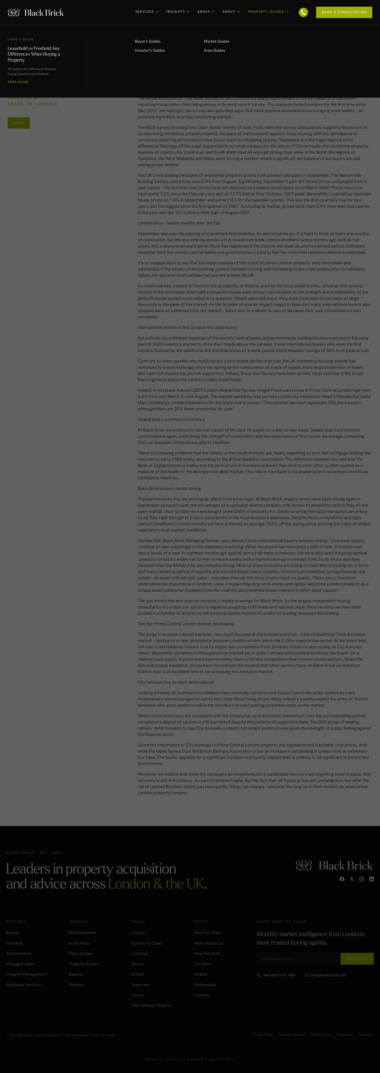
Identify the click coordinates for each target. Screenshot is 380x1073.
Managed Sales (20, 964)
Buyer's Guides (148, 41)
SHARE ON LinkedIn (32, 103)
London (139, 932)
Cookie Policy (320, 1035)
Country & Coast (147, 943)
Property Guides (83, 964)
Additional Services (23, 984)
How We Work (207, 953)
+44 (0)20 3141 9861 (280, 975)
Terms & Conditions (291, 1035)
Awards (201, 974)
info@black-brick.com (328, 975)
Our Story (202, 964)
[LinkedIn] (371, 879)
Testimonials (205, 984)
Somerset (140, 984)
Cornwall (140, 953)
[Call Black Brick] (303, 12)
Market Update (82, 932)
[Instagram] (361, 879)
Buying (12, 932)
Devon (137, 964)
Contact (201, 995)
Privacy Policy (262, 1035)
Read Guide (18, 82)
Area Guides (214, 50)
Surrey (137, 995)
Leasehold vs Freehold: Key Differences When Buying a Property (34, 54)
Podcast (76, 984)
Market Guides (216, 41)
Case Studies (80, 953)
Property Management (26, 974)
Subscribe (357, 958)
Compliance (344, 1035)
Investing (14, 943)
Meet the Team (207, 932)
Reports (76, 974)
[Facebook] (342, 879)
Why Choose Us (208, 943)
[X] (351, 879)
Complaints (366, 1035)
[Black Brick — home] (36, 12)
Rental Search (19, 953)
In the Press (79, 943)
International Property (151, 1005)
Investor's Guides (150, 50)
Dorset (138, 974)
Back (19, 123)
